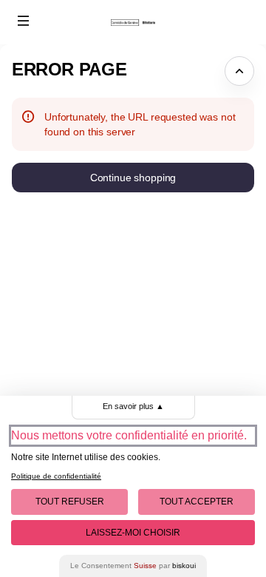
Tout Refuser (69, 501)
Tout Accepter (196, 501)
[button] (23, 20)
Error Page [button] (69, 69)
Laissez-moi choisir (133, 532)
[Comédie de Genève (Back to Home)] (133, 22)
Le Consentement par (133, 565)
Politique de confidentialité (56, 476)
